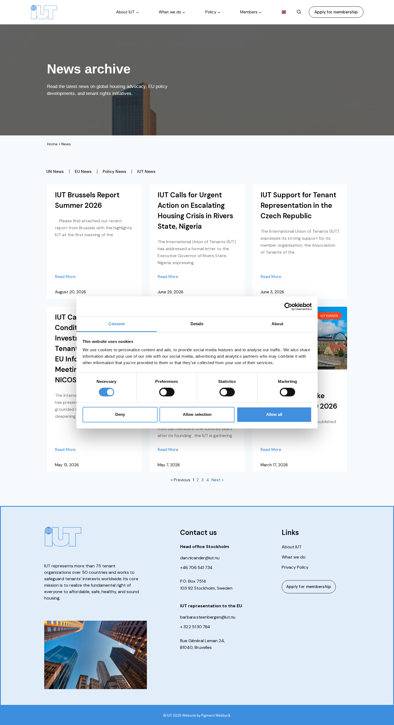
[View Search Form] (299, 12)
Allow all (274, 414)
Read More (65, 276)
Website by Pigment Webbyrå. (206, 715)
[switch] (166, 392)
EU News (83, 171)
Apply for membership (336, 12)
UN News (55, 171)
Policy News (114, 171)
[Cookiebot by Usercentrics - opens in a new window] (288, 306)
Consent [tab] (117, 323)
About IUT (292, 547)
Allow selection (197, 414)
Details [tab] (197, 323)
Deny (120, 414)
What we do (294, 557)
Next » (217, 480)
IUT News (146, 171)
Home (52, 144)
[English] (284, 12)
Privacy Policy (295, 567)
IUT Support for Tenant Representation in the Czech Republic (298, 205)
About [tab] (277, 323)
